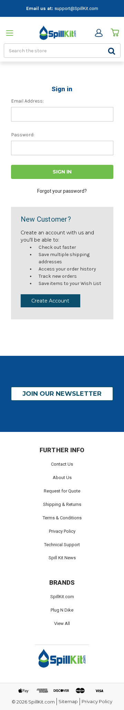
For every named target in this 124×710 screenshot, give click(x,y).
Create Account (50, 301)
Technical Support (62, 544)
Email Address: (27, 101)
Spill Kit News (62, 557)
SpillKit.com (62, 596)
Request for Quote (62, 491)
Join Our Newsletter (62, 394)
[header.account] (98, 33)
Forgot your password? (62, 191)
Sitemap (68, 701)
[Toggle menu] (11, 32)
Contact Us (62, 464)
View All (62, 623)
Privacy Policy (62, 531)
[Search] (112, 50)
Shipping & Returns (62, 504)
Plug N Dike (62, 610)
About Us (62, 477)
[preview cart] (115, 33)
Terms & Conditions (62, 517)
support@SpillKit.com (76, 8)
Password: (22, 135)
